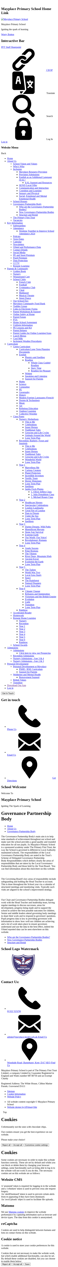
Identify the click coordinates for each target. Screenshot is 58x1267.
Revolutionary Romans (36, 540)
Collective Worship (28, 414)
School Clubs (19, 279)
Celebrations (31, 424)
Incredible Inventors (34, 475)
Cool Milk (18, 338)
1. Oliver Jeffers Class (41, 491)
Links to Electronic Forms (25, 309)
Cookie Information (16, 1094)
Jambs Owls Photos (34, 489)
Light (27, 602)
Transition (29, 604)
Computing (24, 387)
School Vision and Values (25, 164)
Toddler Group (20, 306)
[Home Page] (14, 19)
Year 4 (22, 545)
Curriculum (12, 344)
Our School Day (21, 301)
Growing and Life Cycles (37, 432)
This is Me (30, 422)
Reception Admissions (23, 655)
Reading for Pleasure (41, 371)
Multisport (24, 293)
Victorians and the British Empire (40, 596)
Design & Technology (29, 400)
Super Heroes (31, 427)
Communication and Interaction (34, 188)
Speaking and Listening (36, 376)
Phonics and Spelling (35, 357)
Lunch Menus (19, 336)
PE (20, 389)
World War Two (32, 572)
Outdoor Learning (27, 411)
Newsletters (18, 244)
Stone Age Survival (34, 532)
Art (20, 405)
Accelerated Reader (22, 612)
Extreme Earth (32, 535)
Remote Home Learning (24, 618)
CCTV (16, 263)
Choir (21, 290)
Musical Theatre (26, 295)
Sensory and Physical (29, 193)
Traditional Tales (33, 430)
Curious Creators (33, 470)
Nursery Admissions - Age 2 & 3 (28, 661)
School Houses (20, 201)
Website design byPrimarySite (22, 1107)
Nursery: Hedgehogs (29, 419)
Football (23, 284)
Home (10, 158)
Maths (22, 381)
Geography (24, 392)
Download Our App (16, 685)
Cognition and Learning (30, 190)
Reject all (6, 1145)
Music (22, 403)
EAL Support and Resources (38, 182)
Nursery (17, 274)
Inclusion (17, 169)
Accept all (17, 1145)
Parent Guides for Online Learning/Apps (32, 333)
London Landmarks (34, 508)
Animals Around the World (37, 435)
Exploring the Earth (34, 561)
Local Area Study (33, 575)
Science (22, 384)
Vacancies (17, 220)
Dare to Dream (32, 513)
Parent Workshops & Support (27, 311)
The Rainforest (32, 580)
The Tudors (30, 569)
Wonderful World (33, 459)
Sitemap (11, 1091)
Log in (4, 142)
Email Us (11, 755)
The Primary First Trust (24, 217)
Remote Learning (21, 266)
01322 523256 (14, 1011)
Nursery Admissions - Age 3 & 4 (28, 658)
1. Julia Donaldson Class (42, 494)
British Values (19, 680)
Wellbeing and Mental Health (27, 674)
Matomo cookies (16, 1212)
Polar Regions (31, 551)
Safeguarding (19, 225)
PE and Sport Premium (24, 255)
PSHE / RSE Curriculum (31, 669)
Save (27, 1264)
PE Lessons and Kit (22, 327)
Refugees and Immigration (37, 594)
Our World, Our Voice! (36, 537)
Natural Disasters (33, 583)
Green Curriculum (21, 346)
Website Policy (14, 1096)
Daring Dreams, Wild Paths (38, 526)
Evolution (29, 599)
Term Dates (18, 239)
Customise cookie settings (36, 1145)
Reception (24, 623)
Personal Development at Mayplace (29, 666)
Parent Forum (19, 317)
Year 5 (22, 567)
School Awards (20, 645)
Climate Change (32, 591)
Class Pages (18, 416)
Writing (28, 373)
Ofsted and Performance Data (27, 247)
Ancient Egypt (32, 559)
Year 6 (22, 588)
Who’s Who (18, 166)
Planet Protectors (33, 473)
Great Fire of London (35, 510)
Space (28, 578)
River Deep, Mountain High (38, 556)
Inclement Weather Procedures (27, 341)
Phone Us (11, 729)
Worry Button (7, 34)
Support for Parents (34, 379)
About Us (11, 161)
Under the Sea (31, 516)
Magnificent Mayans (34, 529)
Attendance (18, 228)
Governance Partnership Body (27, 204)
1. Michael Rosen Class (42, 497)
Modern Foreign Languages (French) (36, 397)
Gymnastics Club (27, 287)
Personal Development (17, 664)
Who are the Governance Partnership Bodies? (28, 937)
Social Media (19, 252)
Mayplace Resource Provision (33, 172)
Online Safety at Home (24, 314)
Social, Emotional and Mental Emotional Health (33, 197)
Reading (29, 360)
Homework (18, 615)
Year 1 (22, 465)
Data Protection (20, 260)
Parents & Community (17, 268)
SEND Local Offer (28, 185)
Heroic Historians (33, 481)
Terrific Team (31, 478)
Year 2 (22, 500)
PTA (15, 319)
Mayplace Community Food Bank (29, 303)
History (22, 395)
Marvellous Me (32, 467)
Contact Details (20, 250)
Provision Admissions (29, 174)
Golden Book (19, 271)
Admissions (12, 647)
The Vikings (31, 553)
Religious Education (28, 408)
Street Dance (25, 298)
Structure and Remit (28, 215)
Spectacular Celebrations (36, 505)
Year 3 (22, 524)
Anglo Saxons (31, 548)
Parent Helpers (20, 330)
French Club (25, 282)
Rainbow (23, 610)
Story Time (36, 368)
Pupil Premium (20, 258)
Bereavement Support (29, 677)
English (22, 354)
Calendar (17, 241)
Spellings (29, 486)
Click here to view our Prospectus (35, 653)
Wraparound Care (21, 276)
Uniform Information (23, 325)
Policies (16, 236)
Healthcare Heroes (33, 502)
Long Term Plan (32, 438)
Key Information (15, 223)
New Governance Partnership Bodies (36, 212)
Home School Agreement (25, 322)
